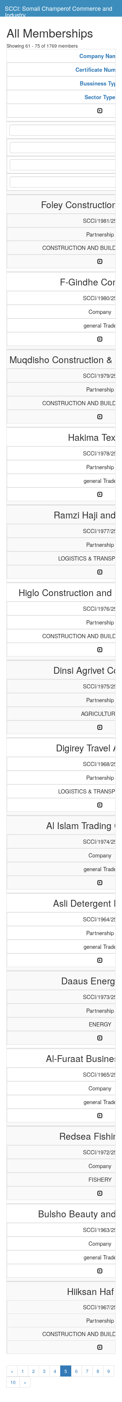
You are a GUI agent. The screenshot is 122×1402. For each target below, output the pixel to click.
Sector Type (100, 97)
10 (13, 1382)
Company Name (99, 56)
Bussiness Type (100, 83)
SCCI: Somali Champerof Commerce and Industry (58, 10)
